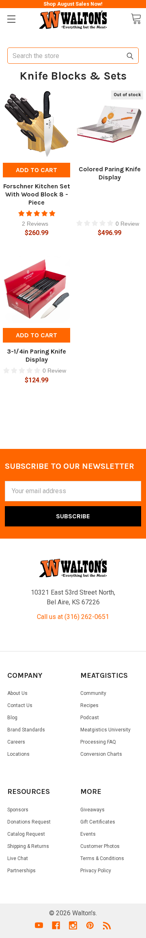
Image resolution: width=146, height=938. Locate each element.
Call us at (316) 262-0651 (73, 617)
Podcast (89, 717)
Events (88, 834)
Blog (12, 717)
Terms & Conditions (102, 858)
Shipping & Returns (28, 846)
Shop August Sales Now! (73, 4)
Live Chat (17, 858)
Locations (18, 754)
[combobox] (73, 55)
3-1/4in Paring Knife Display (36, 355)
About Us (17, 693)
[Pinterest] (90, 925)
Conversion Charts (101, 754)
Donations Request (29, 822)
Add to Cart (36, 170)
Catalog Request (26, 834)
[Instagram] (73, 925)
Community (93, 693)
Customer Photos (100, 846)
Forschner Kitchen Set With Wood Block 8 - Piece (36, 194)
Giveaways (92, 810)
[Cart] (136, 19)
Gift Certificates (97, 822)
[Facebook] (56, 925)
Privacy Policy (95, 870)
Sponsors (17, 810)
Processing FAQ (98, 742)
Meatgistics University (105, 730)
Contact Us (19, 705)
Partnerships (21, 870)
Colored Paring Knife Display (110, 173)
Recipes (89, 705)
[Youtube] (39, 925)
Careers (16, 742)
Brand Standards (26, 730)
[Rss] (107, 925)
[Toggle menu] (11, 19)
